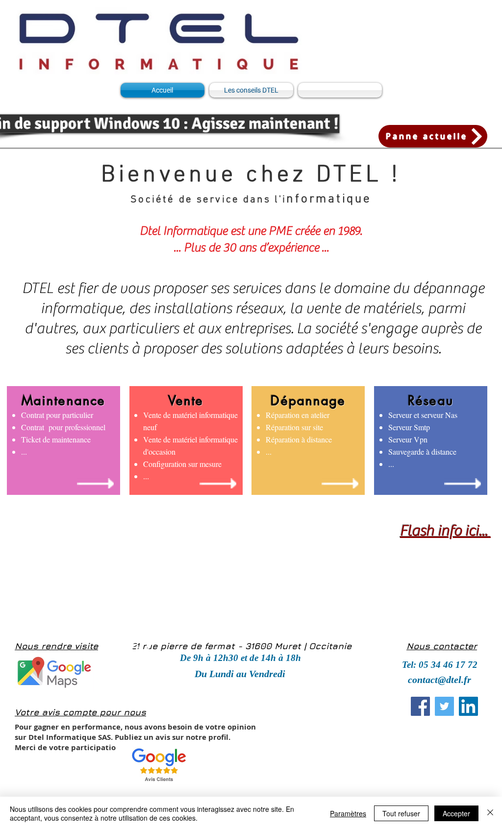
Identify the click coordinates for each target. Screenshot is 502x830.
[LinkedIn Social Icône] (468, 706)
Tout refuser (401, 813)
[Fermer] (490, 813)
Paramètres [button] (348, 813)
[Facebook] (420, 706)
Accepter (456, 813)
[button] (239, 673)
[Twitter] (444, 706)
